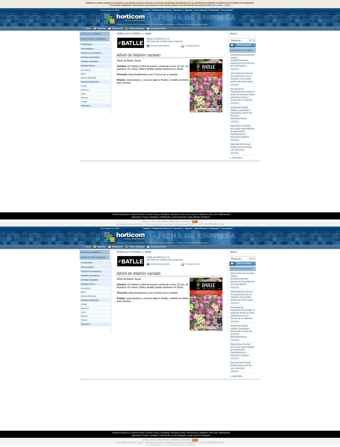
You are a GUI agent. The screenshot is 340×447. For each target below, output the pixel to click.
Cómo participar (136, 28)
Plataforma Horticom (162, 10)
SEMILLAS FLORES (129, 33)
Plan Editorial (200, 10)
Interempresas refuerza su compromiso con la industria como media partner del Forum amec (241, 77)
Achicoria (85, 90)
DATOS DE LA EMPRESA (91, 34)
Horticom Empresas (120, 214)
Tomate (84, 102)
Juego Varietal (193, 217)
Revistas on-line (178, 214)
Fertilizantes (86, 44)
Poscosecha (192, 214)
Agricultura (136, 217)
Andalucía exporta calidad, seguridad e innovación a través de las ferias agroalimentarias (241, 113)
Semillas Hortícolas (90, 82)
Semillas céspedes (89, 61)
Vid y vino (213, 214)
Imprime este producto (160, 46)
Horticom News (137, 214)
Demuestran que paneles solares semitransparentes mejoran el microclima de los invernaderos (242, 60)
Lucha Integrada (179, 217)
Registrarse (117, 28)
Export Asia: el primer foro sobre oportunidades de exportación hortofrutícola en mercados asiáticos (242, 131)
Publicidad (214, 10)
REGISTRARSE (244, 45)
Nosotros (178, 10)
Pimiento (84, 98)
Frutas (145, 217)
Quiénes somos (149, 221)
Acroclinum (85, 70)
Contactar (190, 445)
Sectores (101, 28)
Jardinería (203, 214)
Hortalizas (154, 217)
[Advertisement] (170, 186)
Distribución (165, 217)
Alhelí (83, 74)
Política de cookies (214, 5)
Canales (146, 10)
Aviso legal (121, 224)
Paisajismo (205, 217)
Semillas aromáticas (90, 57)
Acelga (84, 86)
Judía (83, 94)
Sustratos (85, 106)
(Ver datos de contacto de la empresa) (164, 41)
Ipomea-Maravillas (89, 78)
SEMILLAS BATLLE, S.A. (158, 39)
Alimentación (224, 214)
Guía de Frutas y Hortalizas (158, 214)
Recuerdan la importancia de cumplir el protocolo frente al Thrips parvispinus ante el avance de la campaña (242, 94)
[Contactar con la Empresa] (182, 46)
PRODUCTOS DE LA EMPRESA (93, 39)
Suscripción (227, 10)
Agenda (188, 10)
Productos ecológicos (91, 53)
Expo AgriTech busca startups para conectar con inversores (241, 147)
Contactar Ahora (192, 46)
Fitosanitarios (87, 49)
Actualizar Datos (158, 28)
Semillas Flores (88, 66)
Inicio (88, 28)
